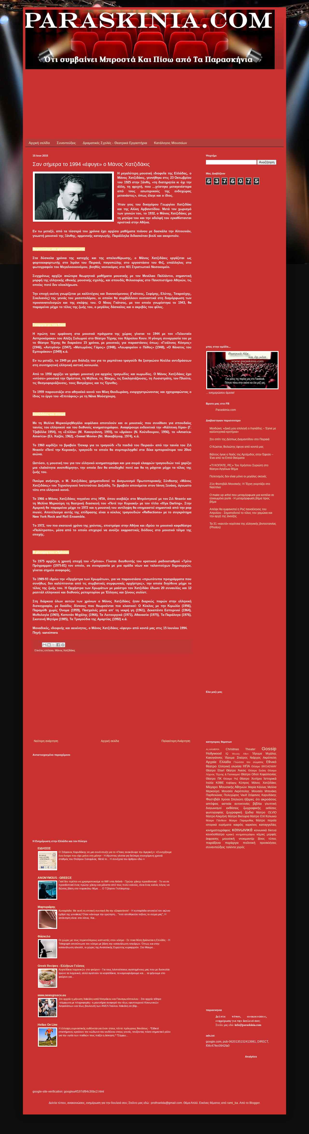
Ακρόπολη (269, 757)
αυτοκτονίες (242, 803)
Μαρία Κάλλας (257, 787)
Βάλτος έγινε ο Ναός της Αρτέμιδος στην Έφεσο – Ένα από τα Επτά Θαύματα (241, 456)
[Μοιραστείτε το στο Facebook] (58, 644)
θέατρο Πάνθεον (216, 820)
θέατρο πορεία (266, 820)
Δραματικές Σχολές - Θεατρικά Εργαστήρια (115, 143)
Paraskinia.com (226, 410)
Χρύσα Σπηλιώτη (232, 799)
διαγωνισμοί (214, 808)
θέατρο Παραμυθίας (241, 820)
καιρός (238, 824)
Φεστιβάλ (213, 799)
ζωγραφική (234, 812)
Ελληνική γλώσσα (230, 766)
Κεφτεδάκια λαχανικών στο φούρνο (79, 969)
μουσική (228, 838)
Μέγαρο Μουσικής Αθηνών (226, 787)
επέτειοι (48, 650)
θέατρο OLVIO (266, 812)
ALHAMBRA (212, 749)
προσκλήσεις (268, 843)
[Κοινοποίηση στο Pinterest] (62, 644)
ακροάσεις (268, 799)
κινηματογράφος (218, 830)
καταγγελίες (267, 824)
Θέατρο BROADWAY (263, 766)
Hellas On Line (47, 1024)
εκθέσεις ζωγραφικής (243, 808)
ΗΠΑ (246, 766)
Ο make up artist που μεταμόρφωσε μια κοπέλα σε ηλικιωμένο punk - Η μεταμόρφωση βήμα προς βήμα (242, 498)
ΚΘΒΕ (220, 782)
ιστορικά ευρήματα (218, 824)
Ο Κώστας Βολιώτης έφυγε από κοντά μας (237, 446)
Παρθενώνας (214, 795)
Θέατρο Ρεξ (230, 778)
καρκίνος (251, 824)
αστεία (226, 803)
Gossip (269, 748)
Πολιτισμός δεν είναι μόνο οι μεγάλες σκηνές (238, 476)
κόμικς (261, 834)
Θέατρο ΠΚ (214, 778)
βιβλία (257, 803)
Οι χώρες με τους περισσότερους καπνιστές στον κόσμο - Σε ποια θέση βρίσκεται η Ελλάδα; (113, 940)
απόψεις (212, 803)
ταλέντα (231, 847)
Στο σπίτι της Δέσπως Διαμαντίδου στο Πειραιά (239, 439)
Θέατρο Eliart (215, 770)
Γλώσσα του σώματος (248, 762)
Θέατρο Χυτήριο (251, 778)
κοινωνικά (242, 829)
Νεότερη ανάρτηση (46, 741)
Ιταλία (209, 782)
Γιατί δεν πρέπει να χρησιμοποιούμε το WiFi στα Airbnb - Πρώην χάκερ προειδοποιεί (108, 881)
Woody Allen (240, 753)
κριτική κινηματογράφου (240, 834)
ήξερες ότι (252, 799)
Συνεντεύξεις (66, 143)
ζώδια (249, 812)
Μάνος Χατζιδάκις (65, 650)
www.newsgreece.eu (52, 995)
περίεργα (232, 843)
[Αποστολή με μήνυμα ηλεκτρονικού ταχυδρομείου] (44, 644)
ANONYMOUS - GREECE (55, 878)
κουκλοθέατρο (215, 834)
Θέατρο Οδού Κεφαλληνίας (258, 774)
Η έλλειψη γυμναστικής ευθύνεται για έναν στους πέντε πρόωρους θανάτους (103, 1028)
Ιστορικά (270, 778)
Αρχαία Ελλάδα (218, 762)
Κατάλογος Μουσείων (170, 143)
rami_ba (232, 1103)
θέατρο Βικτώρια (238, 816)
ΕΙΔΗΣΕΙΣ (44, 848)
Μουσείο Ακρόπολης (236, 791)
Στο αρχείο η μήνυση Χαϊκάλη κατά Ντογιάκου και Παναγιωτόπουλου (99, 998)
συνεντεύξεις (215, 847)
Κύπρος (244, 782)
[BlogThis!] (49, 644)
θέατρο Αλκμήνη (216, 816)
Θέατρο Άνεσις (236, 770)
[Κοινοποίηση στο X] (53, 644)
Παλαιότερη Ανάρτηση (176, 741)
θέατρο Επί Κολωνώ (263, 816)
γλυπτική (270, 803)
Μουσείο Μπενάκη (264, 791)
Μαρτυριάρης (46, 907)
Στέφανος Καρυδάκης (262, 795)
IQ (226, 753)
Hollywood (214, 753)
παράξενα (213, 843)
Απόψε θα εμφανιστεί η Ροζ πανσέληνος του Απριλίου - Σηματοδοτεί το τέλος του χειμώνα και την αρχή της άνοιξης (241, 513)
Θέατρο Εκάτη (257, 770)
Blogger (254, 1103)
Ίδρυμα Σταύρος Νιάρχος (243, 757)
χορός (241, 847)
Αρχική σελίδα (39, 143)
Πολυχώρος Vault (235, 795)
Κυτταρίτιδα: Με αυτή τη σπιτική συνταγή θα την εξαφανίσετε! (94, 910)
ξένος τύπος (267, 838)
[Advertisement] (120, 80)
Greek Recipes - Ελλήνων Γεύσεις (61, 966)
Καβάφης (231, 782)
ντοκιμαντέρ (246, 838)
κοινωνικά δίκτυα (265, 830)
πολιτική (249, 843)
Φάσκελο (44, 936)
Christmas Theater (240, 749)
